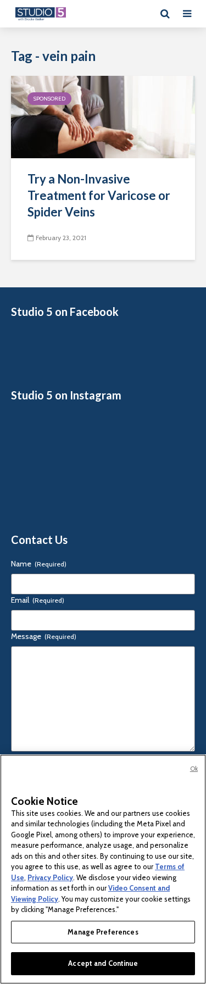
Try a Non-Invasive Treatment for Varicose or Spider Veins (98, 195)
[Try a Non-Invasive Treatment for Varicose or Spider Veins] (103, 116)
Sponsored (49, 98)
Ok (194, 768)
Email (37, 600)
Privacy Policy (50, 877)
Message (43, 636)
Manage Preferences (103, 931)
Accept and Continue (102, 963)
